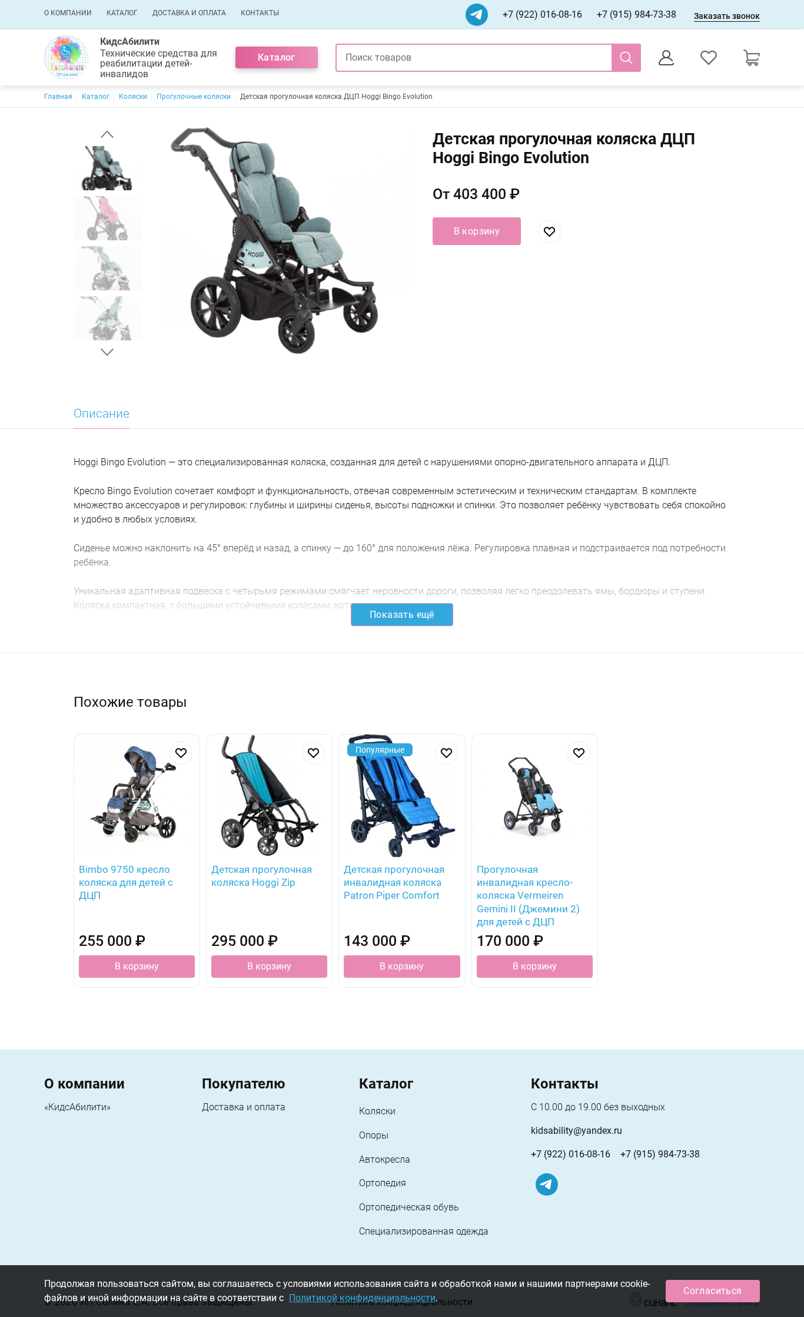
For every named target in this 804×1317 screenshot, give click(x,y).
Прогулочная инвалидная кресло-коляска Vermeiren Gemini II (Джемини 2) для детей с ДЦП (528, 895)
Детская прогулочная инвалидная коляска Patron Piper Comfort (394, 882)
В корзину (477, 231)
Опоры (373, 1135)
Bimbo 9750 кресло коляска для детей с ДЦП (126, 882)
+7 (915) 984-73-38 (636, 14)
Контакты (260, 13)
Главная (58, 96)
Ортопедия (382, 1183)
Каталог (122, 13)
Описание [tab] (101, 413)
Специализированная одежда (424, 1231)
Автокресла (384, 1159)
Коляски (133, 96)
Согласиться (712, 1290)
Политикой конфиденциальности (362, 1297)
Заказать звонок (727, 16)
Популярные (380, 750)
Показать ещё (402, 614)
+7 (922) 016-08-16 (542, 14)
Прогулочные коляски (194, 96)
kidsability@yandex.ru (576, 1130)
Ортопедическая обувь (409, 1207)
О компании (68, 13)
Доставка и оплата (189, 13)
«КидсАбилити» (77, 1107)
